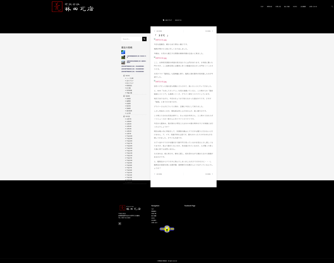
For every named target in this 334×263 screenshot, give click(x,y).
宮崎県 (128, 108)
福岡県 (128, 101)
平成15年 (129, 172)
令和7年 (128, 119)
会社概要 (303, 6)
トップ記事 (129, 78)
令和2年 (129, 131)
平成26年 (129, 146)
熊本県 (128, 106)
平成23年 (129, 153)
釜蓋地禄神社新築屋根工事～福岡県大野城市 (136, 61)
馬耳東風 (129, 90)
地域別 (128, 96)
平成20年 (129, 160)
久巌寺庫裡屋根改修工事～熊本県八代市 (136, 56)
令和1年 (128, 133)
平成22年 (129, 155)
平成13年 (129, 177)
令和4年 (129, 126)
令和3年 (129, 129)
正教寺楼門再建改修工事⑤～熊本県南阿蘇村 (132, 66)
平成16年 (129, 170)
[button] (332, 6)
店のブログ (168, 20)
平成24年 (129, 151)
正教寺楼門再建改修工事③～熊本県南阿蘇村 (132, 71)
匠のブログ (129, 83)
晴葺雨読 (129, 85)
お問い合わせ (313, 6)
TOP (262, 6)
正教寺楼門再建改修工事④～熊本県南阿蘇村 (132, 69)
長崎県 (128, 98)
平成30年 (129, 136)
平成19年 (129, 163)
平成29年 (129, 138)
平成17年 (129, 168)
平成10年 (129, 182)
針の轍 (128, 88)
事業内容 (269, 6)
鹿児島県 (129, 111)
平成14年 (129, 175)
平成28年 (129, 141)
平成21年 (129, 158)
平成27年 (129, 143)
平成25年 (129, 148)
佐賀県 (128, 103)
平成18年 (129, 165)
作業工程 (278, 6)
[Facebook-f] (119, 223)
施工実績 (286, 6)
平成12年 (129, 180)
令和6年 (129, 121)
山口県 (128, 113)
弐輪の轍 (129, 93)
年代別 (128, 116)
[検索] (144, 39)
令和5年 (129, 124)
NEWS (295, 6)
